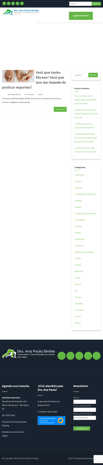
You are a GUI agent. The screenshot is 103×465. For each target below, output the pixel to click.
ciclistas (78, 200)
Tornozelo (79, 310)
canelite (78, 187)
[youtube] (22, 3)
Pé (76, 290)
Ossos (77, 277)
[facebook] (4, 3)
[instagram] (8, 3)
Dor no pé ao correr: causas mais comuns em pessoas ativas (85, 100)
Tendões (79, 303)
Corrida (78, 226)
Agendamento (81, 15)
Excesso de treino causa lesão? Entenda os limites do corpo (86, 113)
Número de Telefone (82, 413)
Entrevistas (80, 239)
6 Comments (29, 94)
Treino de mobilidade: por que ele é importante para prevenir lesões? (85, 138)
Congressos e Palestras (85, 213)
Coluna (78, 207)
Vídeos (78, 322)
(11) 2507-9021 (8, 415)
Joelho (78, 258)
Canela (78, 181)
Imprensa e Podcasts (84, 252)
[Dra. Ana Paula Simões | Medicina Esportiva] (21, 12)
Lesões (40, 94)
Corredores (80, 219)
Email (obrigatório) (82, 405)
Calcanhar (79, 174)
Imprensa (79, 245)
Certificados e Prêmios (85, 194)
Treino (78, 316)
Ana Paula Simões (14, 94)
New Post (79, 271)
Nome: (76, 397)
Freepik (77, 458)
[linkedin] (17, 3)
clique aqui (52, 411)
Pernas (78, 297)
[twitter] (13, 3)
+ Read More (60, 109)
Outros (78, 284)
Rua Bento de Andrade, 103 (14, 401)
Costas (78, 232)
